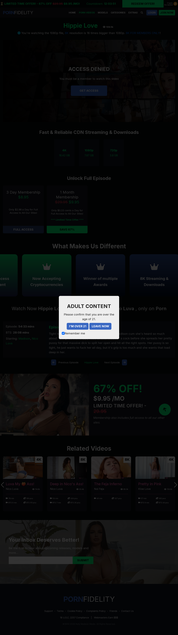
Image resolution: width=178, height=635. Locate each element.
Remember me (75, 333)
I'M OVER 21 (77, 326)
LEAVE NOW (100, 326)
